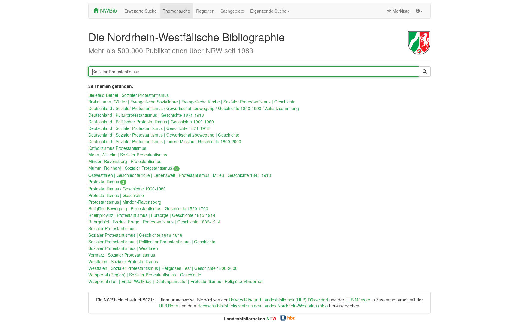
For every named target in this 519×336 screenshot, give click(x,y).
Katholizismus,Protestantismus (117, 148)
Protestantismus (106, 182)
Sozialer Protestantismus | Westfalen (123, 248)
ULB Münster (357, 300)
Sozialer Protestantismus (111, 228)
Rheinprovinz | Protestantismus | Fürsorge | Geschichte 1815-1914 (151, 215)
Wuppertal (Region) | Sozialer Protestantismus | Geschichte (144, 275)
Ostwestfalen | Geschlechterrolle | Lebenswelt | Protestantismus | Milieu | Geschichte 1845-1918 (179, 175)
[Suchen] (425, 71)
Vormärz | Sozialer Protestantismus (121, 255)
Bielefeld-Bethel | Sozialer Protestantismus (128, 95)
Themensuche (176, 11)
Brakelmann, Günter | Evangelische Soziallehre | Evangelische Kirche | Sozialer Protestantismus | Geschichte (192, 102)
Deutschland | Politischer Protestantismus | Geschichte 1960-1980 (151, 122)
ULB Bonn (168, 306)
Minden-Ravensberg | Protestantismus (124, 161)
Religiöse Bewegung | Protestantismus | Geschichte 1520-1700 (148, 208)
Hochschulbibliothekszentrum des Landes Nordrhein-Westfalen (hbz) (262, 306)
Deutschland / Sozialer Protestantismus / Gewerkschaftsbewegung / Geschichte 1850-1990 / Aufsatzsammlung (193, 108)
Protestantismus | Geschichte (116, 195)
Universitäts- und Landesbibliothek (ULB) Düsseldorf (278, 300)
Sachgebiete (232, 11)
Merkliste (400, 11)
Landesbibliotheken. (250, 319)
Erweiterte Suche (140, 11)
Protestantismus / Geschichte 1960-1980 (127, 189)
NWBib (108, 10)
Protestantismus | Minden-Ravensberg (124, 202)
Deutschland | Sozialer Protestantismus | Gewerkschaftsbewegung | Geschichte (163, 135)
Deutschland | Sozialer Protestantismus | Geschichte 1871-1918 (149, 128)
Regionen (205, 11)
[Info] (419, 10)
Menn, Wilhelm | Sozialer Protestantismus (127, 155)
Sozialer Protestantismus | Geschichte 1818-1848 (135, 235)
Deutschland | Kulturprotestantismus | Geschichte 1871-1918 (146, 115)
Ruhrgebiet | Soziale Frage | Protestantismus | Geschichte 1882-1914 (154, 222)
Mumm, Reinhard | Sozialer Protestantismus (133, 168)
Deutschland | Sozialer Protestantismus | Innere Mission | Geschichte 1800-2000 (164, 141)
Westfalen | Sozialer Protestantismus (123, 261)
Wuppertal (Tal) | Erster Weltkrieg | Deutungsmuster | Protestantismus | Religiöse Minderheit (175, 281)
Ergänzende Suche (268, 11)
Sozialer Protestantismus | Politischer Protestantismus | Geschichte (151, 242)
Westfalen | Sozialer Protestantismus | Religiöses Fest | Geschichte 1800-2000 (163, 268)
